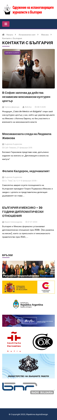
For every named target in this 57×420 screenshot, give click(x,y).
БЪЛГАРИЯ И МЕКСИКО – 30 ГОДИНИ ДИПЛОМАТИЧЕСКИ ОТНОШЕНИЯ (22, 212)
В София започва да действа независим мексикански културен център (26, 97)
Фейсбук (28, 107)
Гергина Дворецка (11, 107)
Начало (9, 34)
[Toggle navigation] (6, 24)
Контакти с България (12, 53)
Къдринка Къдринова (13, 144)
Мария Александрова (13, 222)
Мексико (45, 34)
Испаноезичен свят (27, 34)
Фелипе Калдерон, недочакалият (26, 171)
